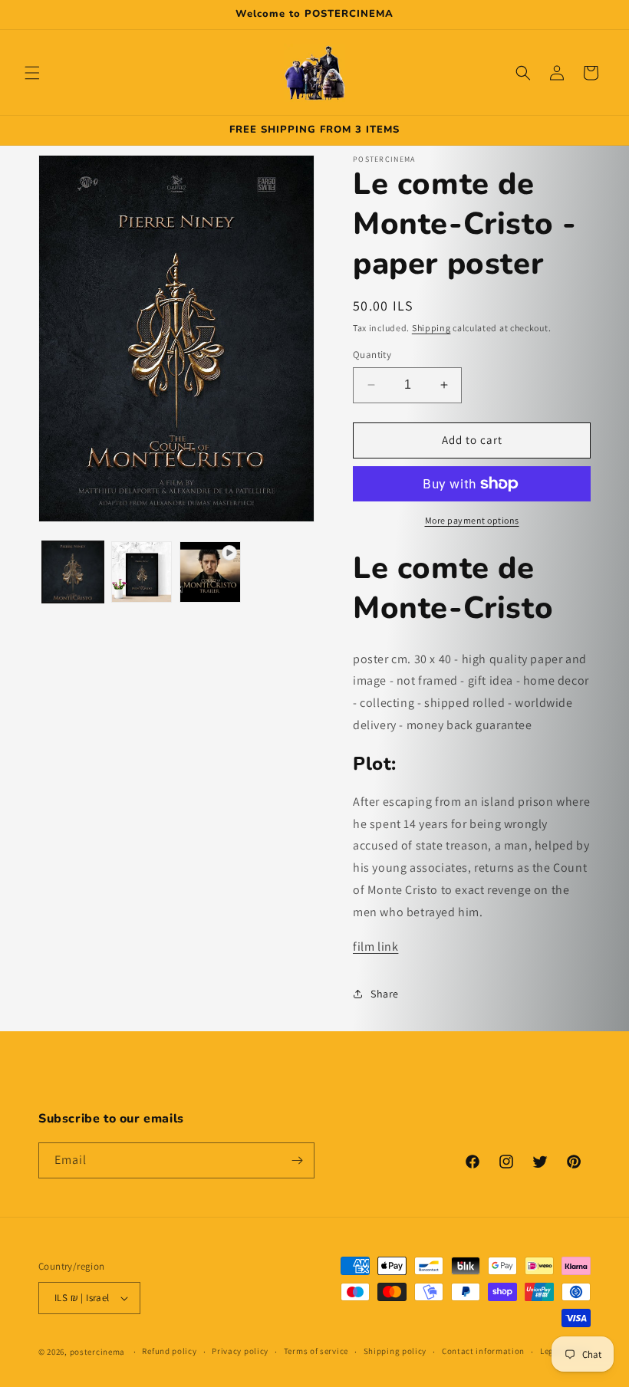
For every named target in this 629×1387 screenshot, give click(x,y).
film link (375, 946)
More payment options (472, 520)
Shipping (431, 328)
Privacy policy (240, 1351)
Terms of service (316, 1351)
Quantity (372, 354)
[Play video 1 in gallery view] (210, 572)
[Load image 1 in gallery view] (73, 572)
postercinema (97, 1351)
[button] (32, 73)
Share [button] (384, 994)
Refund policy (169, 1351)
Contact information (483, 1351)
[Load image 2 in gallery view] (142, 572)
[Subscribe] (297, 1160)
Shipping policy (395, 1351)
